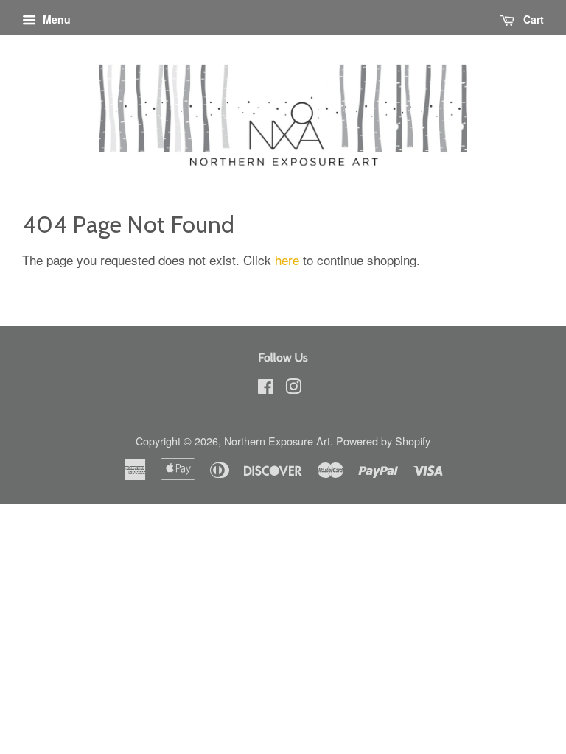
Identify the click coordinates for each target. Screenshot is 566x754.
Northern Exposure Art (277, 440)
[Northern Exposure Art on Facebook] (265, 388)
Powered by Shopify (383, 440)
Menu (55, 19)
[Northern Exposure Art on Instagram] (293, 388)
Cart (532, 19)
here (287, 259)
